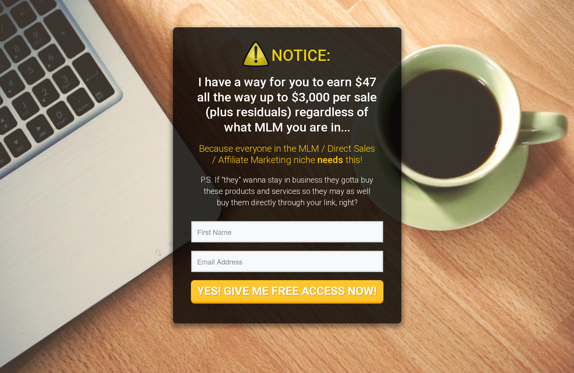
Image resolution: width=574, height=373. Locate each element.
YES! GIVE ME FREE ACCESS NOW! (287, 291)
